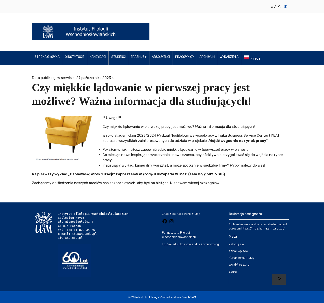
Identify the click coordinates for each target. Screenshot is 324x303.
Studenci (118, 57)
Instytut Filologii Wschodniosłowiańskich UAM (167, 297)
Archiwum (207, 57)
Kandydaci (98, 57)
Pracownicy (184, 57)
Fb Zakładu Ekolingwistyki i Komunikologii (191, 244)
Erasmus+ (139, 57)
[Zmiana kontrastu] (285, 6)
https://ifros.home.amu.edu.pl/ (263, 228)
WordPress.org (239, 264)
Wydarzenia (229, 57)
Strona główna (47, 57)
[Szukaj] (279, 279)
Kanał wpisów (238, 251)
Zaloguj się (236, 244)
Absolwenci (161, 57)
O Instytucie (74, 57)
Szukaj (233, 271)
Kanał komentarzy (242, 258)
